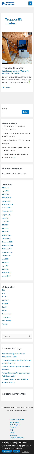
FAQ (11, 430)
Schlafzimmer (6, 314)
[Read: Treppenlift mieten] (17, 48)
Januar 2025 (6, 238)
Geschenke (5, 300)
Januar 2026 (6, 201)
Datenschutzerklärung (17, 438)
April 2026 (5, 191)
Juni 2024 (5, 259)
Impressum (13, 435)
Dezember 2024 (7, 242)
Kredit (4, 307)
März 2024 (5, 269)
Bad (3, 290)
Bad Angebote (14, 422)
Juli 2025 (5, 218)
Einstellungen (8, 445)
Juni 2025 (5, 221)
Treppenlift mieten (13, 68)
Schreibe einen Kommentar (11, 71)
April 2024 (5, 266)
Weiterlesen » (6, 87)
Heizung (5, 303)
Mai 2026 (5, 187)
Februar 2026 (6, 197)
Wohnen (5, 324)
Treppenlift (24, 71)
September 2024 (7, 252)
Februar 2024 (6, 272)
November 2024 (7, 245)
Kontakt (12, 432)
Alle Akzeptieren (6, 451)
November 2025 (7, 204)
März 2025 (5, 232)
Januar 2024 (6, 276)
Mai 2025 (5, 225)
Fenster (4, 297)
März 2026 (5, 194)
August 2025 (6, 215)
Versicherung (6, 320)
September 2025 (7, 211)
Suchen (4, 108)
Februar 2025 (6, 235)
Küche (4, 310)
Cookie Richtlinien (18, 448)
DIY (3, 293)
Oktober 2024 (6, 249)
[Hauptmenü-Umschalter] (30, 3)
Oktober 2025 (6, 208)
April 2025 (5, 228)
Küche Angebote (15, 425)
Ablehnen (16, 451)
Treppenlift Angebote (17, 419)
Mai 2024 (5, 262)
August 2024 (6, 255)
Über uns (13, 427)
